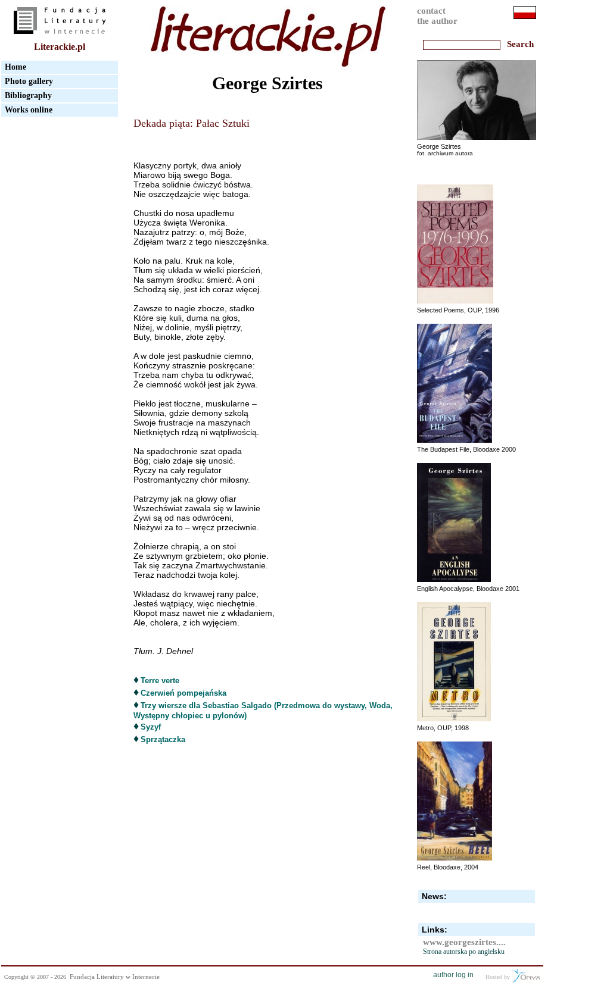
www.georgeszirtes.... (464, 942)
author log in (453, 975)
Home (15, 66)
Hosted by (498, 977)
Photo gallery (29, 81)
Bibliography (28, 95)
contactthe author (437, 16)
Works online (28, 109)
